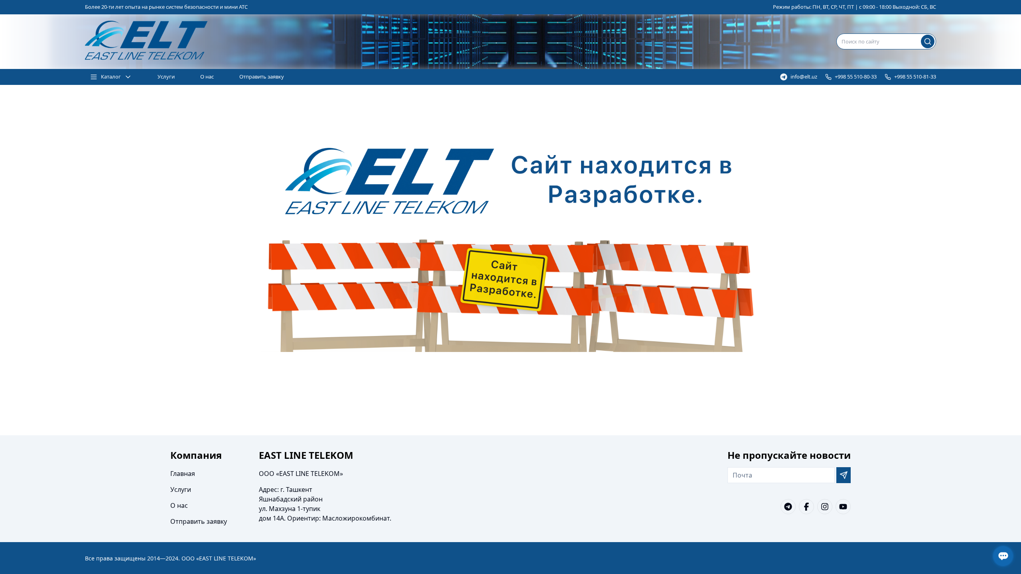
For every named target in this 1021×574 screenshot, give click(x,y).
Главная (182, 473)
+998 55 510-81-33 (915, 76)
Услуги (166, 76)
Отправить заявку (261, 76)
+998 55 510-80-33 (856, 76)
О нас (207, 76)
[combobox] (886, 41)
